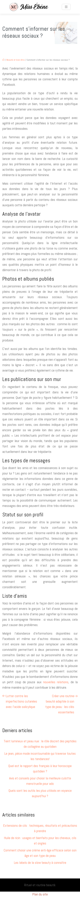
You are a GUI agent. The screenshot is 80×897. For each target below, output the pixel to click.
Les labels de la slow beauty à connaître (40, 862)
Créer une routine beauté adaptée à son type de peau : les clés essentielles (59, 704)
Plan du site (40, 894)
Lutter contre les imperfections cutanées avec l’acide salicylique (21, 701)
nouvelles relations (55, 682)
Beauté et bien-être (15, 60)
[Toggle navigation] (66, 7)
